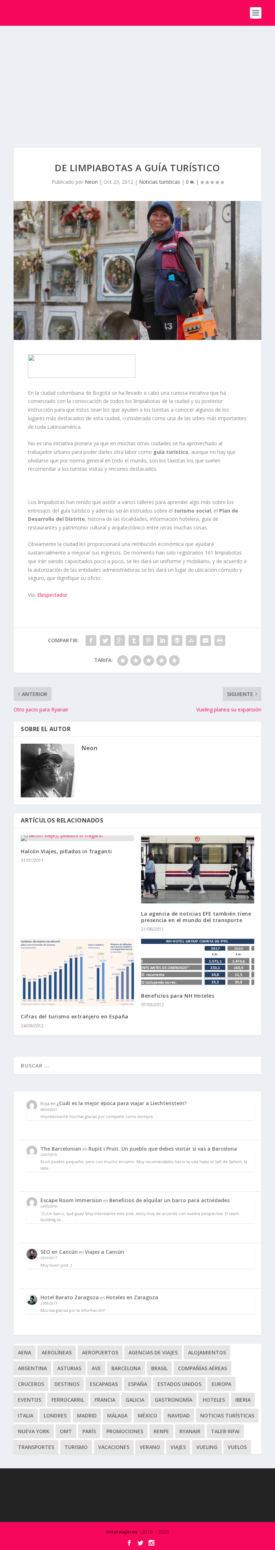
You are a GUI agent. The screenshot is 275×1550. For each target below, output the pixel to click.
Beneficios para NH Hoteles (177, 995)
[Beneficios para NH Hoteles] (197, 962)
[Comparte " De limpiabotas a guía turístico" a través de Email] (205, 640)
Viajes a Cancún (104, 1251)
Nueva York (33, 1431)
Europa (221, 1384)
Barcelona (126, 1368)
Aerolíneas (57, 1352)
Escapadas (104, 1384)
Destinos (66, 1384)
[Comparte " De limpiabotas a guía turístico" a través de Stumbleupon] (191, 640)
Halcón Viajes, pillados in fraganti (66, 851)
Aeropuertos (100, 1352)
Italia (25, 1415)
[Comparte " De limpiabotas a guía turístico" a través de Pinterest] (148, 640)
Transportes (36, 1447)
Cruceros (31, 1384)
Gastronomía (173, 1399)
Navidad (179, 1415)
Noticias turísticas (159, 181)
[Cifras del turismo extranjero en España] (77, 972)
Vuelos (237, 1447)
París (89, 1431)
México (147, 1415)
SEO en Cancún (59, 1251)
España (137, 1384)
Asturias (69, 1368)
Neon (91, 181)
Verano (150, 1447)
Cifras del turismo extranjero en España (75, 1016)
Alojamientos (207, 1352)
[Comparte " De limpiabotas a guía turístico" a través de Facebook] (91, 640)
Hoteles (214, 1399)
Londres (55, 1415)
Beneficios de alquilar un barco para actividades (169, 1200)
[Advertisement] (137, 79)
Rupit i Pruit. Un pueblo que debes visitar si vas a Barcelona (162, 1148)
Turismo (76, 1447)
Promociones (124, 1431)
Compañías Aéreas (202, 1368)
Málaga (117, 1415)
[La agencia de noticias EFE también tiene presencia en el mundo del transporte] (197, 869)
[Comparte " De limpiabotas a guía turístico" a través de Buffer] (177, 640)
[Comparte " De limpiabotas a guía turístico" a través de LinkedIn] (162, 640)
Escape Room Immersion (71, 1200)
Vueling (206, 1447)
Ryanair (190, 1431)
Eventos (29, 1399)
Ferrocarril (68, 1399)
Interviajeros (122, 1532)
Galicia (135, 1399)
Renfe (161, 1431)
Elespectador (52, 594)
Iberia (243, 1399)
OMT (66, 1431)
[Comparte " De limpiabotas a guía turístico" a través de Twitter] (105, 640)
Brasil (159, 1368)
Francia (105, 1399)
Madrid (87, 1415)
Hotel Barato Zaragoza (69, 1297)
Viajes (178, 1447)
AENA (24, 1352)
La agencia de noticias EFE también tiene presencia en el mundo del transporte (196, 916)
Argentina (32, 1368)
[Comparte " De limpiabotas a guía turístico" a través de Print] (220, 640)
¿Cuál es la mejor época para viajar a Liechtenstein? (122, 1103)
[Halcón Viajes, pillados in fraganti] (77, 838)
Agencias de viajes (153, 1352)
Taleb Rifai (225, 1431)
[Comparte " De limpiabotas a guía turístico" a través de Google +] (119, 640)
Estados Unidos (179, 1384)
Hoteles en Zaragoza (132, 1297)
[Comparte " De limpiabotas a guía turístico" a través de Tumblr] (134, 640)
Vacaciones (113, 1447)
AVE (96, 1368)
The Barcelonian (60, 1148)
